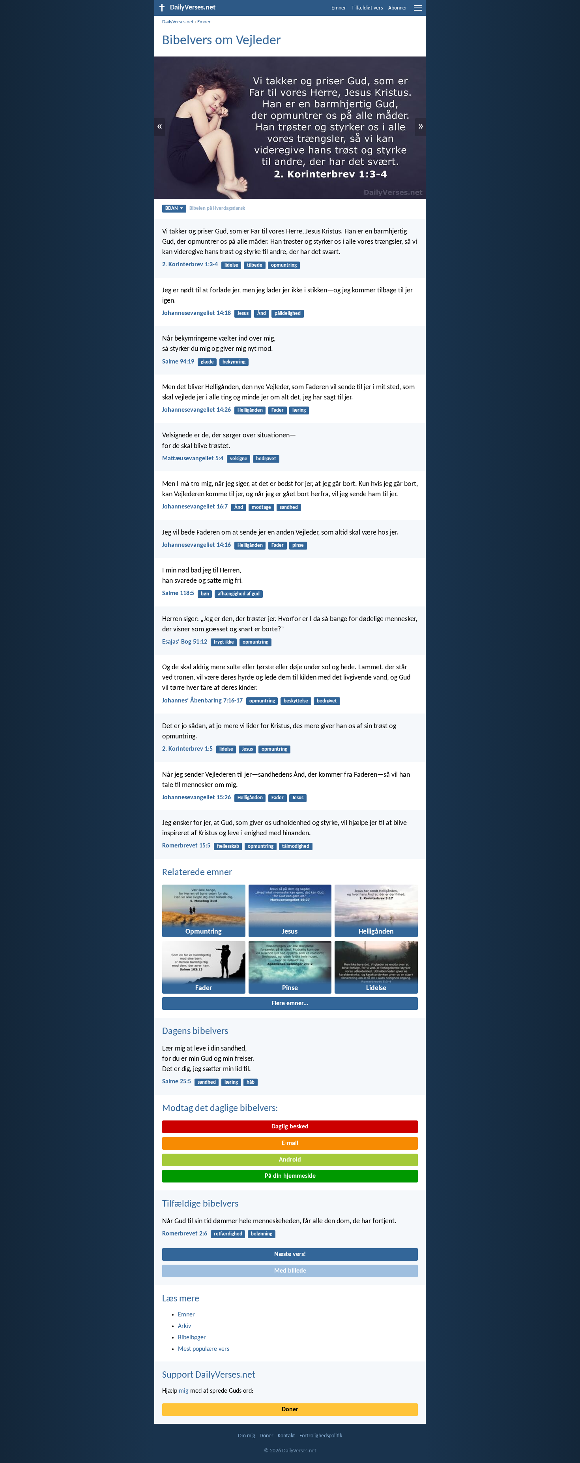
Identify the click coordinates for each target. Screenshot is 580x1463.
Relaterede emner (197, 872)
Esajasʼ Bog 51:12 (184, 642)
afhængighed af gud (239, 594)
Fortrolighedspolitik (320, 1436)
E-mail (290, 1143)
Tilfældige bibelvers (200, 1204)
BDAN (171, 208)
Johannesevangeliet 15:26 (196, 798)
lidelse (231, 265)
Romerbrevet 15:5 (186, 846)
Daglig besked (290, 1127)
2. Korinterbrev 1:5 (187, 749)
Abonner (397, 8)
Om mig (246, 1436)
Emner (338, 8)
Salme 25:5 (176, 1082)
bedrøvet (266, 458)
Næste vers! (290, 1254)
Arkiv (184, 1326)
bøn (205, 594)
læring (299, 410)
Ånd (261, 313)
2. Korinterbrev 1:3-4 (190, 265)
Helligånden (250, 410)
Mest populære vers (203, 1349)
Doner (290, 1410)
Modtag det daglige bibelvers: (220, 1108)
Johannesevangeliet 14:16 (196, 545)
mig (184, 1391)
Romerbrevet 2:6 (184, 1234)
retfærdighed (228, 1234)
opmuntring (284, 265)
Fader (277, 410)
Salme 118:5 (178, 593)
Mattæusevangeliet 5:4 (192, 459)
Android (290, 1160)
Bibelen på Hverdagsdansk (217, 208)
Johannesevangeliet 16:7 (195, 507)
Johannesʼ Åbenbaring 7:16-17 (202, 701)
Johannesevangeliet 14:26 (196, 410)
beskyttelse (296, 701)
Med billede (290, 1271)
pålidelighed (288, 313)
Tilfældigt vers (367, 8)
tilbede (254, 265)
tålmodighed (295, 846)
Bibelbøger (192, 1338)
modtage (261, 507)
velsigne (238, 458)
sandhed (289, 507)
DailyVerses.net (177, 21)
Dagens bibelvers (195, 1031)
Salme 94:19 (178, 362)
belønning (261, 1234)
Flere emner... (290, 1003)
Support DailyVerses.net (208, 1375)
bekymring (234, 362)
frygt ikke (224, 642)
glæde (207, 362)
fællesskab (228, 846)
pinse (298, 545)
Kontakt (286, 1436)
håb (250, 1082)
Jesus (243, 313)
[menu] (418, 11)
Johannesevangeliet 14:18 (196, 313)
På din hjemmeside (290, 1176)
